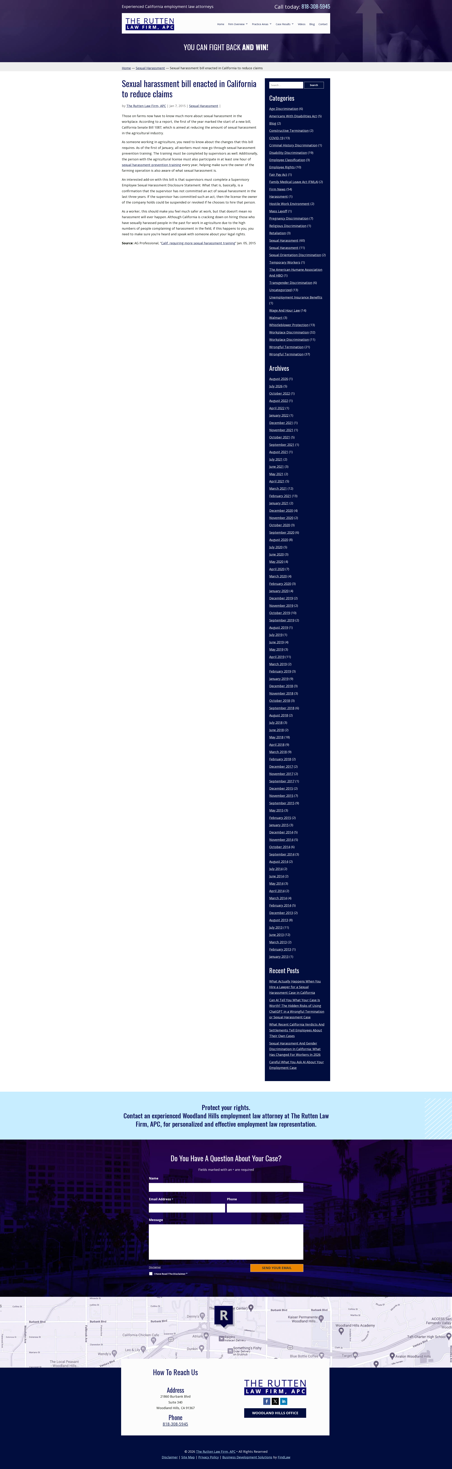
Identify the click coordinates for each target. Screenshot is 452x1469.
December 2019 (281, 598)
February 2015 (280, 818)
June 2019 (276, 642)
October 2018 (279, 700)
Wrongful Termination (286, 347)
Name (153, 1178)
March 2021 (278, 488)
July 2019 (275, 635)
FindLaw (284, 1457)
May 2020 (276, 561)
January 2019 (279, 679)
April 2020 (276, 569)
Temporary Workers (284, 262)
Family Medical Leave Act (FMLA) (293, 182)
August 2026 (278, 379)
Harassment (278, 196)
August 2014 (278, 861)
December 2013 (281, 913)
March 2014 (278, 898)
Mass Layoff (278, 211)
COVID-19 (276, 138)
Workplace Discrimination (289, 332)
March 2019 (278, 664)
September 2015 (281, 803)
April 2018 (276, 744)
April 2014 (276, 891)
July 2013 (275, 927)
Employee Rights (282, 167)
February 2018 (280, 759)
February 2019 (280, 671)
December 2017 (281, 766)
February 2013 (280, 949)
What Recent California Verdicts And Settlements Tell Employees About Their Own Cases (296, 1030)
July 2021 (275, 459)
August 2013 (278, 920)
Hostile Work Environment (289, 204)
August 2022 (278, 401)
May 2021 (276, 474)
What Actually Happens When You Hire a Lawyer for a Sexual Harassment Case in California (295, 987)
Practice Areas (260, 24)
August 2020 (278, 540)
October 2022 (279, 393)
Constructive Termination (289, 130)
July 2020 (275, 547)
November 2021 (281, 430)
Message (156, 1220)
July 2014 (275, 869)
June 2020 (276, 554)
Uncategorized (280, 290)
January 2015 (279, 825)
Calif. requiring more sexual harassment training (198, 243)
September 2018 (281, 708)
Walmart (275, 317)
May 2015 (276, 810)
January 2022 (279, 415)
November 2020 (281, 518)
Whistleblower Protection (288, 325)
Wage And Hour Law (284, 310)
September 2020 (281, 532)
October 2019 (279, 613)
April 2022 (276, 408)
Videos (301, 24)
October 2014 (279, 847)
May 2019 (276, 649)
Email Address (161, 1199)
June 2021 (276, 466)
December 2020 (281, 510)
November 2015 (281, 796)
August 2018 (278, 715)
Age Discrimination (283, 109)
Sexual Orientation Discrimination (295, 255)
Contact (323, 24)
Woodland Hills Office (275, 1413)
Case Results (283, 24)
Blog (312, 24)
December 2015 (281, 788)
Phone (232, 1199)
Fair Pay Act (278, 174)
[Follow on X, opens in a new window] (275, 1401)
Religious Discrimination (287, 226)
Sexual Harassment (203, 106)
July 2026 (275, 386)
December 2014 (281, 832)
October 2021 (279, 437)
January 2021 (279, 503)
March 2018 (278, 752)
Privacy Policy (208, 1457)
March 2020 (278, 576)
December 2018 (281, 686)
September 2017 (281, 781)
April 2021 (276, 481)
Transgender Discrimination (290, 283)
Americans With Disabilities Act (293, 116)
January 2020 (279, 591)
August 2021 (278, 452)
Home (220, 24)
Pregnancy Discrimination (288, 218)
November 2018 (281, 693)
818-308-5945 (316, 6)
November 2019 (281, 605)
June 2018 (276, 730)
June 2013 (276, 935)
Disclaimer (155, 1267)
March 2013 (278, 942)
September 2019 (281, 620)
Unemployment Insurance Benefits (295, 297)
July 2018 (275, 722)
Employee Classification (287, 160)
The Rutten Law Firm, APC (146, 106)
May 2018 (276, 737)
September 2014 (281, 854)
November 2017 (281, 774)
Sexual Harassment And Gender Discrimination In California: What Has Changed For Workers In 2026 (295, 1049)
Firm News (277, 189)
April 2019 (276, 657)
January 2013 (279, 956)
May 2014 (276, 883)
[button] (448, 1443)
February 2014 (280, 905)
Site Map (188, 1457)
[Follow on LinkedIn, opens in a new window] (283, 1401)
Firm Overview (236, 24)
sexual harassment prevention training (151, 165)
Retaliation (277, 233)
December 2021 (281, 423)
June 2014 (276, 876)
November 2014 (281, 839)
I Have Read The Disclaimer (171, 1273)
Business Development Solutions (247, 1457)
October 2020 (279, 525)
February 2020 (280, 584)
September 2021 (281, 445)
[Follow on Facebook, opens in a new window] (266, 1401)
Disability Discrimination (288, 153)
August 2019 (278, 627)
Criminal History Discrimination (293, 145)
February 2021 (280, 496)
